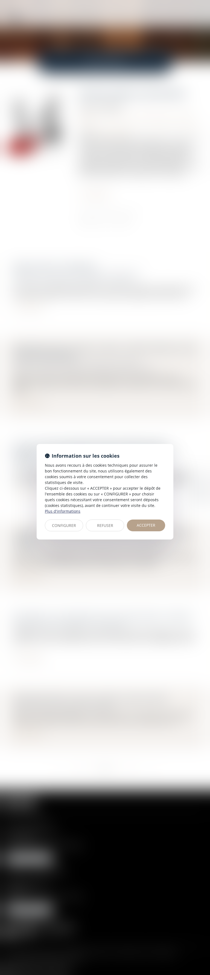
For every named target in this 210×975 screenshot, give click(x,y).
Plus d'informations (62, 511)
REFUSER (105, 525)
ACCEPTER (146, 525)
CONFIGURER (64, 525)
